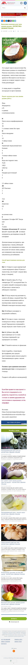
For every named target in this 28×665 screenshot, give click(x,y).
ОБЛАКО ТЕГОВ (18, 641)
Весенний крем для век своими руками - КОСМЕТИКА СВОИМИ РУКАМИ (13, 603)
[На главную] (8, 3)
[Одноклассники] (4, 21)
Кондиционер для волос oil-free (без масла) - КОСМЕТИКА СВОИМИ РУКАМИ (13, 573)
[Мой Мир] (6, 21)
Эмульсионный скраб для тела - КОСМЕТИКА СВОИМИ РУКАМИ (10, 543)
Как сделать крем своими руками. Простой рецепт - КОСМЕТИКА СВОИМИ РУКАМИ (13, 482)
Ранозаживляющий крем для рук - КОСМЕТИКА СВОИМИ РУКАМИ (11, 451)
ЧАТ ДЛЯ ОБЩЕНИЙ (5, 639)
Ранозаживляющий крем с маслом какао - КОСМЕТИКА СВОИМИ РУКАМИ (13, 513)
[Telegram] (15, 21)
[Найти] (24, 7)
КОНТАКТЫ (3, 643)
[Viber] (11, 21)
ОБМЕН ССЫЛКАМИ (5, 641)
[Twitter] (9, 21)
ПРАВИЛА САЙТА (18, 639)
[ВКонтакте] (2, 21)
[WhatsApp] (13, 21)
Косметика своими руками (6, 454)
